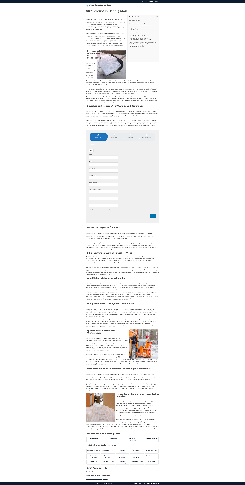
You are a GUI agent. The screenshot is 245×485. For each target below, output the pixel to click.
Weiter (153, 215)
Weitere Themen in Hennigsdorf (138, 45)
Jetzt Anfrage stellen (135, 47)
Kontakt (156, 5)
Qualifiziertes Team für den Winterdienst (139, 41)
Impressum (156, 483)
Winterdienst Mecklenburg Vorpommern (97, 479)
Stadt (90, 203)
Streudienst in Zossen (151, 455)
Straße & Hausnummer (95, 189)
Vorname (91, 161)
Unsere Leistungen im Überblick (138, 35)
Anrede (91, 147)
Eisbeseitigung (113, 438)
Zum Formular (90, 471)
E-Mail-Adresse (93, 175)
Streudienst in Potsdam (93, 450)
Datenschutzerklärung (145, 483)
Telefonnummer (93, 182)
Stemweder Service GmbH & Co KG (104, 483)
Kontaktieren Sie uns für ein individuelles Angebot (142, 43)
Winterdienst (135, 29)
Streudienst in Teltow (107, 450)
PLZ (90, 196)
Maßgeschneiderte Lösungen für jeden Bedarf (141, 39)
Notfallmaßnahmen (151, 438)
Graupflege (135, 32)
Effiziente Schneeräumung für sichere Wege (140, 36)
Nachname (92, 168)
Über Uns (135, 5)
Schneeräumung (93, 438)
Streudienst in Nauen (151, 450)
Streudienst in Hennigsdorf (135, 20)
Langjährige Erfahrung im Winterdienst (139, 38)
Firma (90, 154)
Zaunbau (134, 28)
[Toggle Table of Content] (156, 17)
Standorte (150, 5)
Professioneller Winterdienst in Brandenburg (140, 23)
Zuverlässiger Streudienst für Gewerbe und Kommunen (143, 25)
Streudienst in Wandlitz (108, 461)
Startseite (128, 5)
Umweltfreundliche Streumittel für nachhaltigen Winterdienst (144, 42)
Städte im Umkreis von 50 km (137, 46)
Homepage (135, 483)
